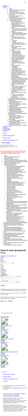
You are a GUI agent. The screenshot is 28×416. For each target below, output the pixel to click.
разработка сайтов (18, 387)
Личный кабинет (7, 129)
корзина (7, 142)
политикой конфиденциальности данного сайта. (11, 395)
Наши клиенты (6, 128)
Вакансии (5, 127)
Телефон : (19, 276)
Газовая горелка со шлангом (7, 338)
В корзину (4, 273)
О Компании (6, 6)
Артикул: (3, 257)
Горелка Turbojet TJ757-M (6, 325)
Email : (2, 276)
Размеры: (3, 268)
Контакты (5, 130)
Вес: (1, 264)
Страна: (2, 266)
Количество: (3, 261)
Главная (5, 5)
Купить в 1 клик (4, 275)
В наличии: (3, 271)
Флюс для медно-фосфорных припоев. (9, 351)
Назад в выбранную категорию (8, 308)
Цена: (2, 259)
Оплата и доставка (7, 126)
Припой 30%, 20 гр (5, 364)
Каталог (5, 7)
